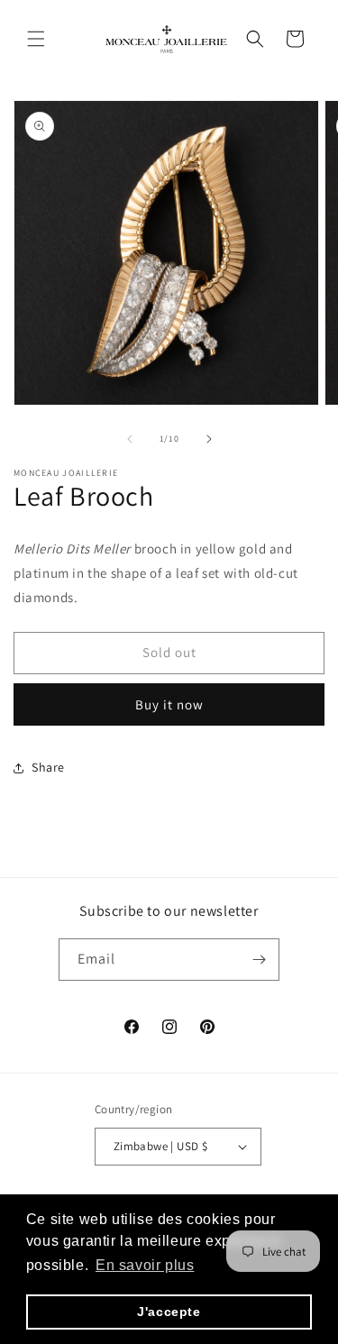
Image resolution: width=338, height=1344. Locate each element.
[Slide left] (130, 439)
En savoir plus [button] (145, 1265)
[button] (36, 39)
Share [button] (48, 767)
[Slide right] (209, 439)
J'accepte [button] (168, 1311)
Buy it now (169, 704)
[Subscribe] (259, 959)
